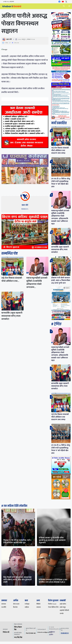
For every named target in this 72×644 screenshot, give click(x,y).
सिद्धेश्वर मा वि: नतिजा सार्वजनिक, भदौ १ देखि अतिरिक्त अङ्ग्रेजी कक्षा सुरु (17, 541)
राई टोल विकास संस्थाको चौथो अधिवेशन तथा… (11, 279)
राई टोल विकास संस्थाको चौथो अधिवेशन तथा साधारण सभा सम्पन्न (60, 150)
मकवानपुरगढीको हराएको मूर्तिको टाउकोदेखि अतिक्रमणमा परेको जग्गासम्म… (36, 282)
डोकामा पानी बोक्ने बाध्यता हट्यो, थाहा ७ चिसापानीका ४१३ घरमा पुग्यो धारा (60, 280)
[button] (64, 6)
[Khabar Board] (11, 6)
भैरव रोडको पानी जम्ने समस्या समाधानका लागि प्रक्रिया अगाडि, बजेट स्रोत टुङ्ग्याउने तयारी (17, 580)
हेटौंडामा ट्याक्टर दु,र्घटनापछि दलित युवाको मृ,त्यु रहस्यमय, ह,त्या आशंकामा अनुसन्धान (52, 540)
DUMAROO (65, 633)
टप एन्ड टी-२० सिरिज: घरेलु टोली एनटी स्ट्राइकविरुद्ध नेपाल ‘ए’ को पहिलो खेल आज (60, 182)
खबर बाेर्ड (9, 39)
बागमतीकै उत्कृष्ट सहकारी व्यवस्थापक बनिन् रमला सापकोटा (11, 316)
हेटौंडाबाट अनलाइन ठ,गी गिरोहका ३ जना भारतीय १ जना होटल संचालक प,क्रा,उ (53, 581)
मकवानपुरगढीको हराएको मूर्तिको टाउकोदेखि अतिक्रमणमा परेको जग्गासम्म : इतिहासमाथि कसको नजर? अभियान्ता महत (60, 217)
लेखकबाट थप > (25, 209)
